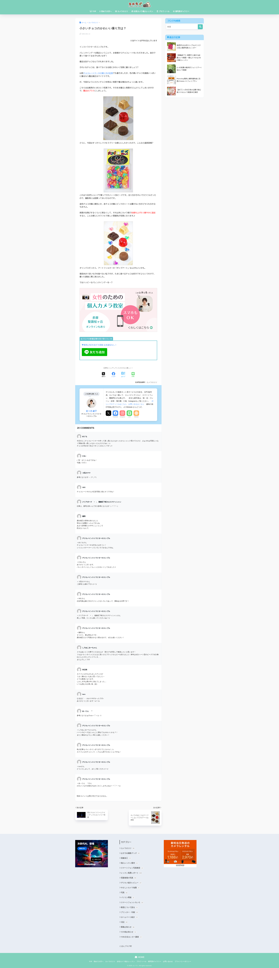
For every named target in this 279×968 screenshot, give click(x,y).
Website (136, 416)
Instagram (122, 416)
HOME (140, 957)
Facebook (115, 416)
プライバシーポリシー (183, 961)
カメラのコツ (122, 11)
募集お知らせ (127, 927)
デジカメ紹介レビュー (131, 883)
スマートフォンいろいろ (132, 902)
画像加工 (125, 858)
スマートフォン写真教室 (132, 868)
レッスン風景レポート (131, 873)
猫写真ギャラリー (182, 11)
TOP (94, 11)
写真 (124, 892)
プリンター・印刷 (129, 912)
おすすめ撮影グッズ (130, 853)
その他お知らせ (128, 932)
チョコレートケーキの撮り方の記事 (98, 73)
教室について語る (129, 907)
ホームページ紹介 (129, 917)
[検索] (200, 26)
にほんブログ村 (126, 946)
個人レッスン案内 (129, 863)
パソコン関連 (127, 897)
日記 (124, 922)
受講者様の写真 (128, 878)
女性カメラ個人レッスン (143, 11)
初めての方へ (106, 11)
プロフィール (164, 11)
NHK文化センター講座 (131, 937)
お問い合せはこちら (136, 404)
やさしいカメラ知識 (130, 888)
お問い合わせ (168, 961)
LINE (129, 416)
